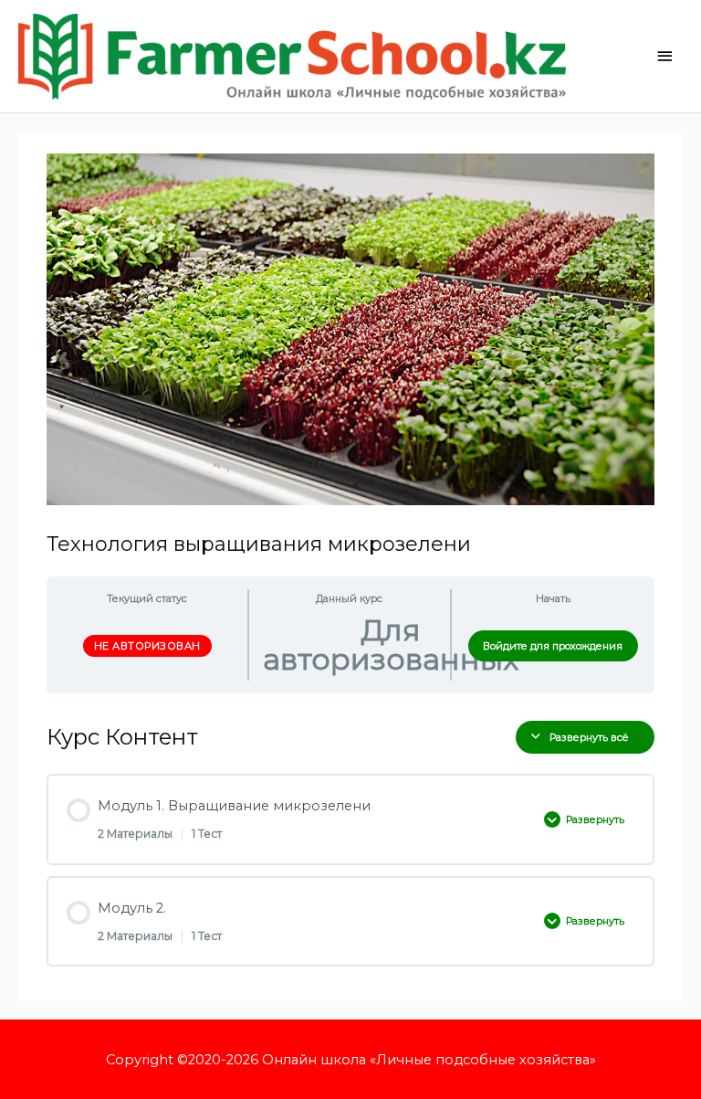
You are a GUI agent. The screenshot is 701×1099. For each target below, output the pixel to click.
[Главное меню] (664, 56)
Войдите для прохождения (553, 645)
